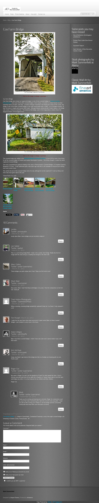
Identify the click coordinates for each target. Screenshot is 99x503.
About (27, 14)
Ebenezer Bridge (7, 188)
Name (5, 445)
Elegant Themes (14, 497)
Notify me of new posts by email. (14, 475)
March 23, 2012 (18, 336)
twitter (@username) (8, 465)
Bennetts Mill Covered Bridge (50, 189)
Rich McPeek (16, 350)
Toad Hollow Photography (21, 299)
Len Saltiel (15, 246)
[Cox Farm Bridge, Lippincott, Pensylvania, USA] (34, 91)
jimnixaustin (22, 231)
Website (5, 458)
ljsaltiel (20, 248)
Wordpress (30, 497)
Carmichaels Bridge (17, 189)
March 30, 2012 (18, 355)
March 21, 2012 (18, 234)
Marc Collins (16, 264)
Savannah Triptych (78, 45)
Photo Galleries (19, 14)
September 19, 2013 (20, 373)
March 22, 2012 (18, 285)
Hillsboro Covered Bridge (39, 189)
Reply (61, 241)
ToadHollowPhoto (24, 302)
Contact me (41, 14)
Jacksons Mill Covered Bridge (28, 189)
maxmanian (22, 283)
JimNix (13, 229)
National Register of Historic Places (34, 158)
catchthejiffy (22, 334)
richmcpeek (22, 352)
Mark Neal (15, 281)
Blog (9, 20)
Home (7, 14)
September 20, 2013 (28, 397)
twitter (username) (25, 267)
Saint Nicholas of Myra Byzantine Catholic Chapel (7, 206)
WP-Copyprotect (57, 502)
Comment (6, 428)
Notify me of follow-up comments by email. (17, 472)
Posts (12, 14)
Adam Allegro (16, 332)
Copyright (34, 14)
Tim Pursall (15, 318)
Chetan (50, 502)
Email (5, 451)
